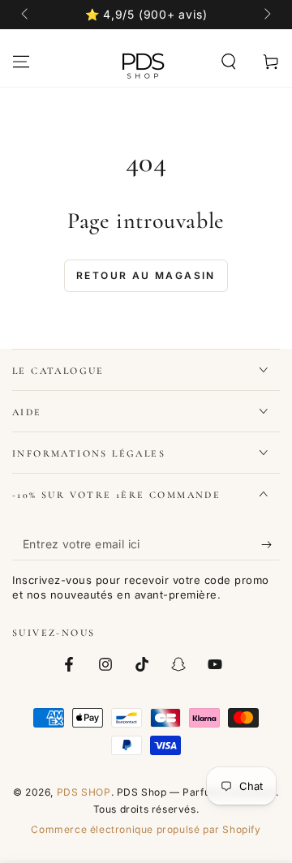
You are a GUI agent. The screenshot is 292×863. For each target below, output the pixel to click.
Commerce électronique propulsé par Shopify (145, 829)
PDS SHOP (84, 792)
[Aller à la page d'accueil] (142, 61)
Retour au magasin (146, 275)
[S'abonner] (270, 544)
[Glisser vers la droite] (266, 14)
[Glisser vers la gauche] (26, 14)
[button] (229, 61)
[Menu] (21, 61)
